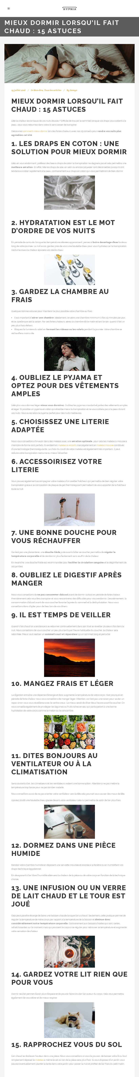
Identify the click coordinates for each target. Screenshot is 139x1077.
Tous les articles (52, 90)
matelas (39, 1060)
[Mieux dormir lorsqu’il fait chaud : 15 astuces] (69, 63)
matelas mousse (105, 445)
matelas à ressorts (67, 445)
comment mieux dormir (35, 131)
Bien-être (38, 90)
